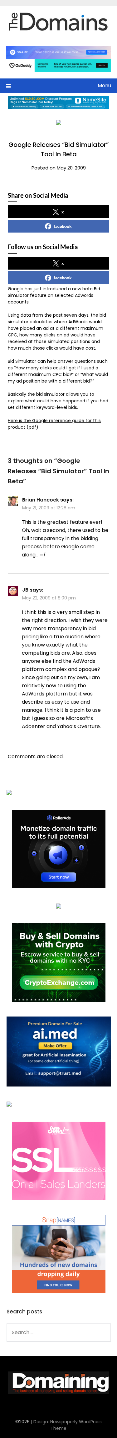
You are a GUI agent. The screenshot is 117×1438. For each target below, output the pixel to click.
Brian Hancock (40, 499)
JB (25, 589)
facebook (63, 226)
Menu (104, 85)
